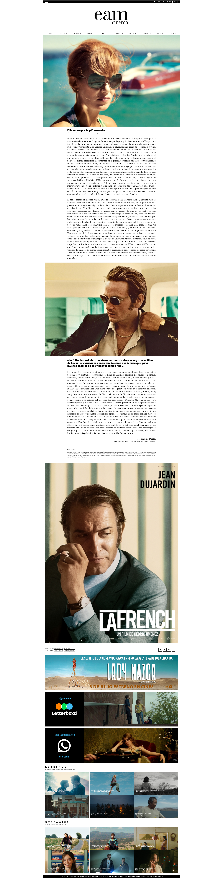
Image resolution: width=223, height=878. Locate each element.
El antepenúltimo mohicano (75, 6)
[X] (165, 650)
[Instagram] (169, 650)
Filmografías (144, 33)
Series (103, 33)
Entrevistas (117, 33)
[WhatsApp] (173, 650)
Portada (50, 33)
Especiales (131, 33)
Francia (72, 650)
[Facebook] (160, 650)
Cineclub (158, 33)
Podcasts (89, 33)
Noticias (173, 33)
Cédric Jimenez (58, 650)
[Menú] (46, 2)
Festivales (76, 33)
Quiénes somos (82, 876)
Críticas (62, 33)
